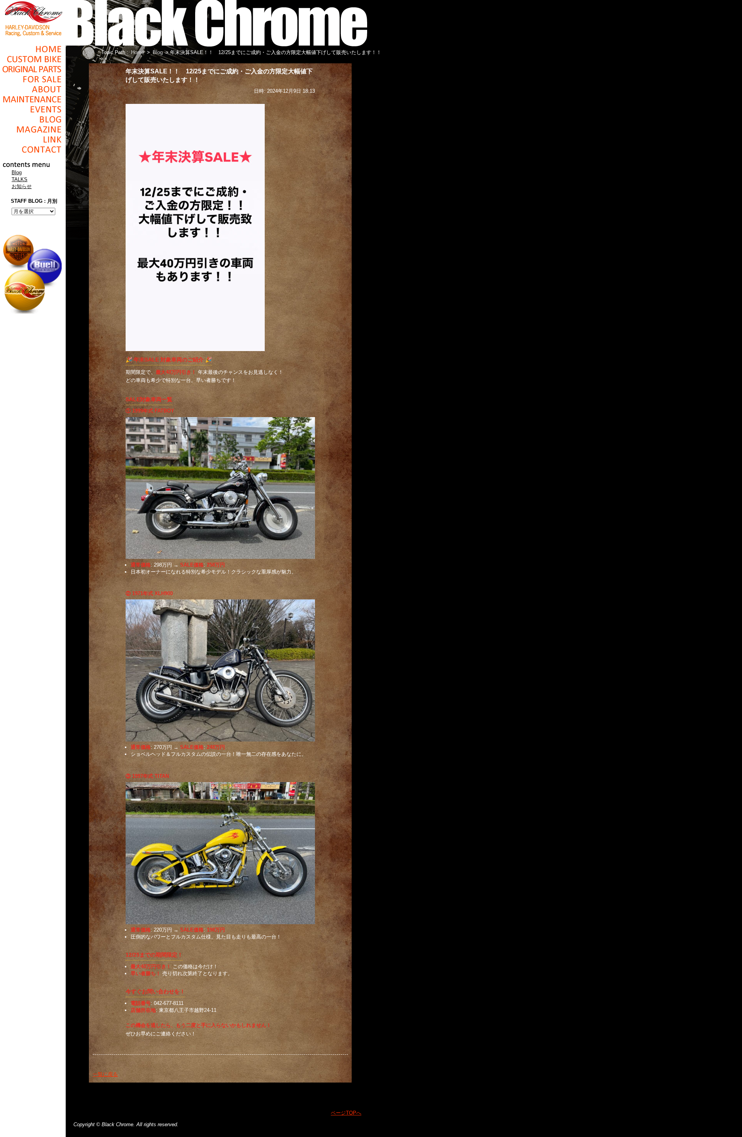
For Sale (33, 79)
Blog (33, 119)
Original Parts (33, 69)
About (33, 89)
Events (33, 109)
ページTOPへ (346, 1113)
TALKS (19, 179)
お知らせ (22, 186)
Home (33, 49)
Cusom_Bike (33, 59)
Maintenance (33, 99)
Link (33, 139)
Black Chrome (33, 18)
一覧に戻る (105, 1074)
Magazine (33, 129)
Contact (33, 149)
